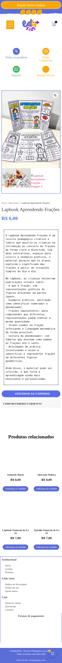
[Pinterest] (28, 12)
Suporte (16, 75)
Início (4, 203)
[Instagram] (33, 12)
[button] (10, 24)
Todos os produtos (16, 57)
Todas (45, 59)
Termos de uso (46, 75)
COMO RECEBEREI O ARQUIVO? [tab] (22, 403)
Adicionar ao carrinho (32, 393)
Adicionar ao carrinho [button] (15, 488)
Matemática (14, 203)
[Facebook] (22, 12)
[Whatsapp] (39, 12)
